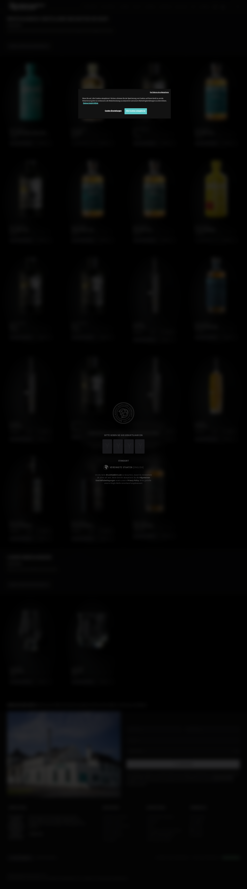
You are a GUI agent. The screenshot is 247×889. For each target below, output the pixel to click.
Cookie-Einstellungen (113, 111)
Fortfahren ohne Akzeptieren (159, 92)
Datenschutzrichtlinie (90, 103)
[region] (124, 104)
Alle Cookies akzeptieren (135, 111)
